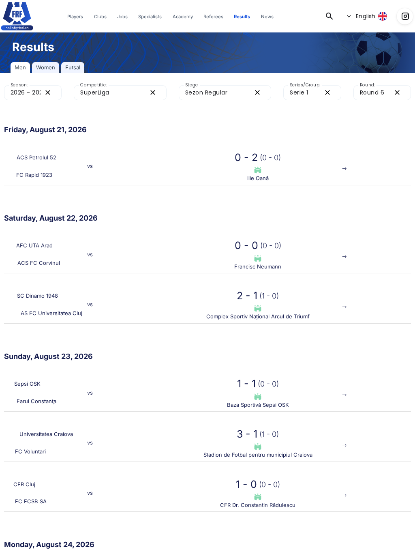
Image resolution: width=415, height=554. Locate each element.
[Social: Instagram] (404, 16)
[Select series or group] (312, 96)
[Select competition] (120, 96)
